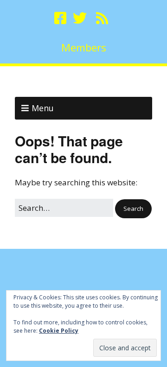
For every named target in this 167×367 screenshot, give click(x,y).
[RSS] (102, 18)
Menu (43, 108)
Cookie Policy (58, 331)
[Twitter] (80, 18)
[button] (133, 208)
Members (83, 47)
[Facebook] (61, 18)
